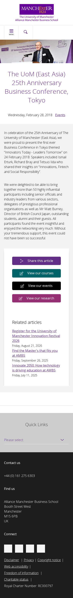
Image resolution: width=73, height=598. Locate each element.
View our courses (40, 273)
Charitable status (16, 579)
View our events (40, 285)
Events (60, 115)
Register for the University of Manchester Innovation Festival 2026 (36, 336)
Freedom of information (21, 573)
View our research (40, 298)
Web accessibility (16, 566)
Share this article (40, 261)
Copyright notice (49, 560)
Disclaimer (11, 560)
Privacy (29, 560)
